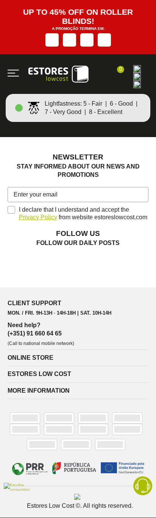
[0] (116, 74)
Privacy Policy (38, 217)
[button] (141, 195)
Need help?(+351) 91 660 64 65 (35, 329)
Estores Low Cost (39, 374)
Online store (30, 357)
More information (39, 390)
